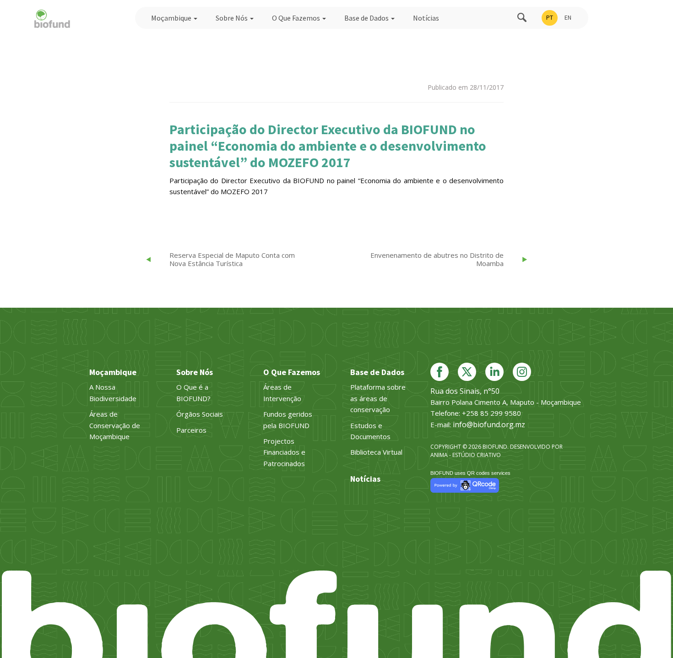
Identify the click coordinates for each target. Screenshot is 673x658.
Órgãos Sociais (199, 414)
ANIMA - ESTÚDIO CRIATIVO (465, 455)
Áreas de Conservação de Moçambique (114, 425)
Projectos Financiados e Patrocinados (284, 452)
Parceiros (191, 430)
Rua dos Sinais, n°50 (464, 391)
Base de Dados (367, 17)
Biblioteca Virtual (376, 452)
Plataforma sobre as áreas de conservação (378, 398)
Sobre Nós (232, 17)
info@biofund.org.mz (489, 424)
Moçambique (172, 17)
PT (549, 17)
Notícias (426, 17)
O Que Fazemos (296, 17)
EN (567, 17)
